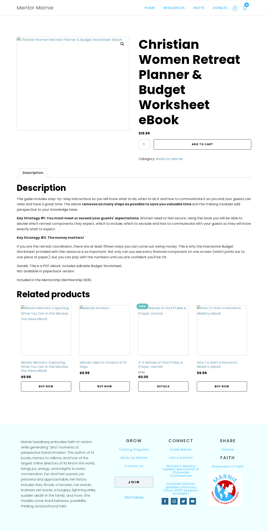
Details (163, 386)
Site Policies (134, 497)
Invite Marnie (181, 449)
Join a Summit (181, 457)
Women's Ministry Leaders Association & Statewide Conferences (181, 471)
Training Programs (134, 449)
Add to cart (202, 144)
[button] (122, 44)
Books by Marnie (169, 158)
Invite (199, 7)
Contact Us (134, 466)
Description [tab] (33, 172)
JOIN (134, 482)
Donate (220, 7)
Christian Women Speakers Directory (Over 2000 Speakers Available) (181, 488)
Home (150, 7)
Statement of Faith (228, 466)
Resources (174, 7)
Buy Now (46, 386)
